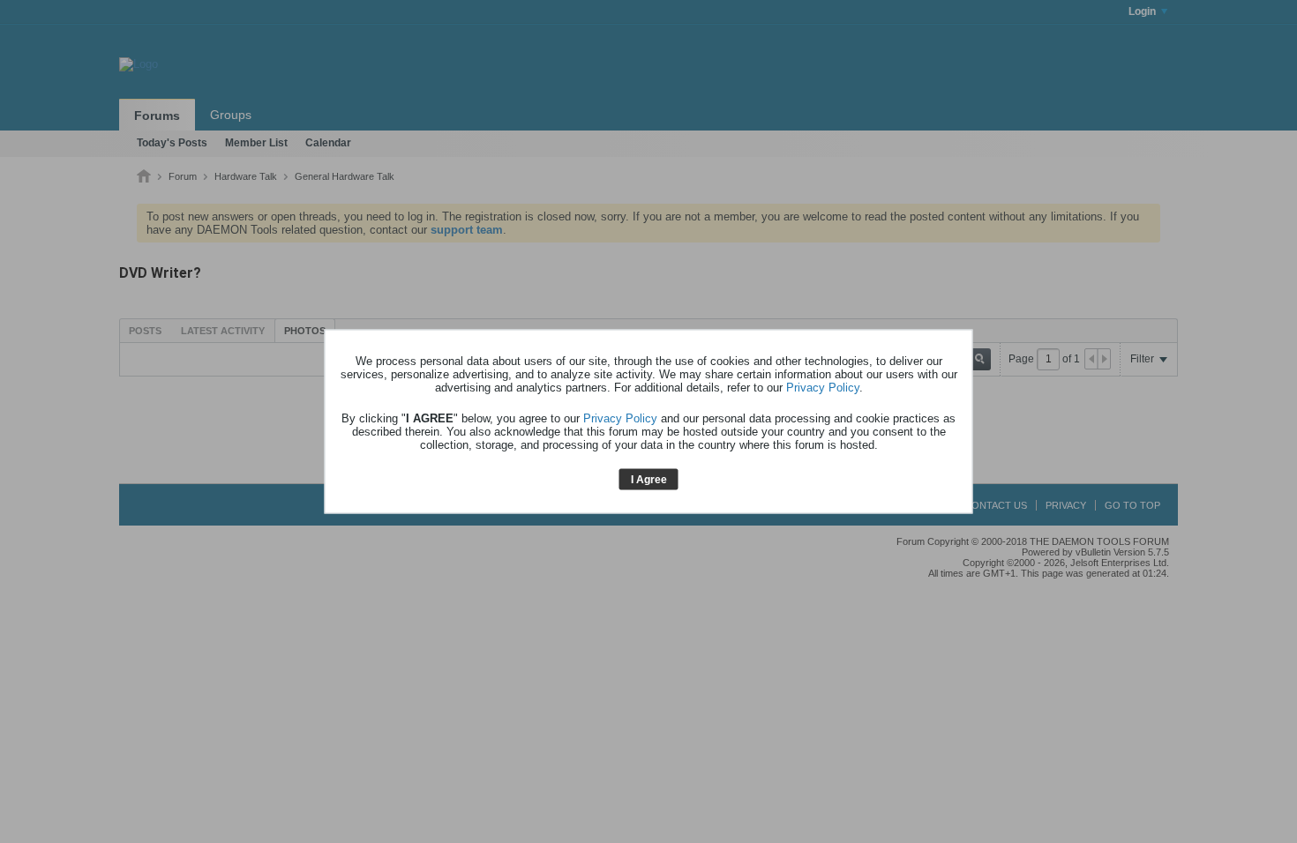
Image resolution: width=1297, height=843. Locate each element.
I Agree (649, 479)
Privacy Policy (822, 386)
